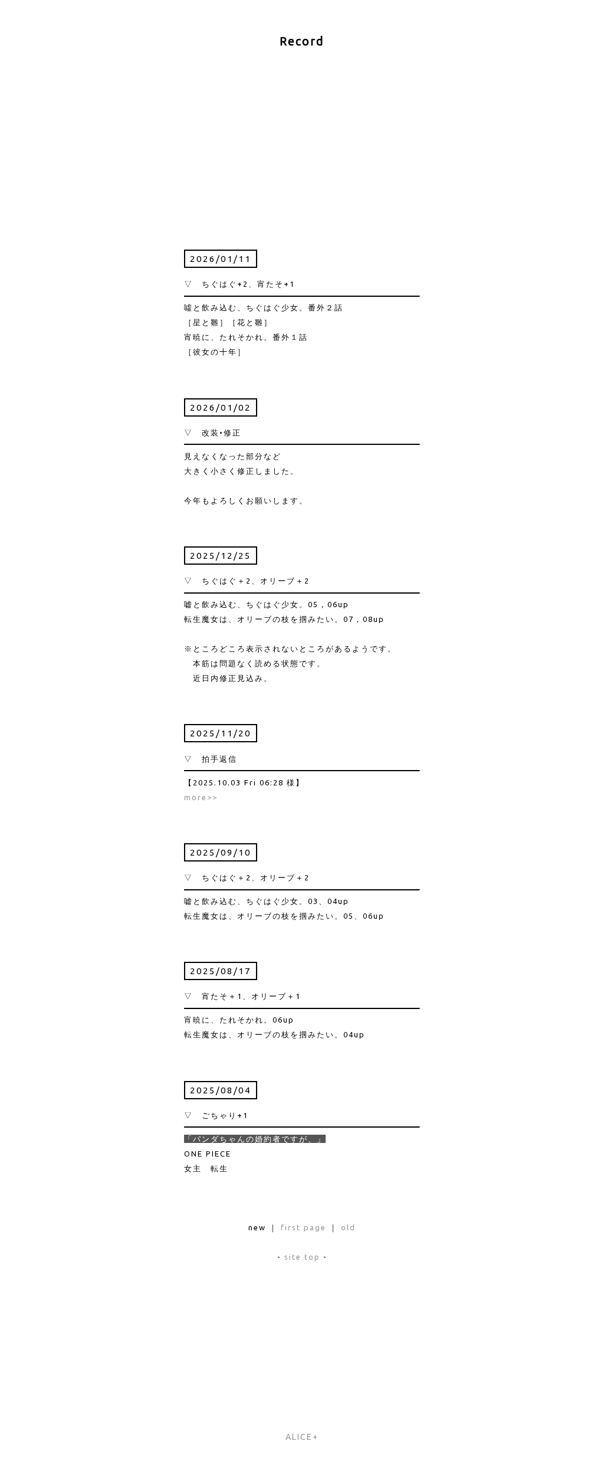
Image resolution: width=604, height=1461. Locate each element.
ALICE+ (302, 1437)
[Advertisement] (302, 137)
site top (302, 1257)
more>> (201, 797)
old (348, 1227)
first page (303, 1227)
